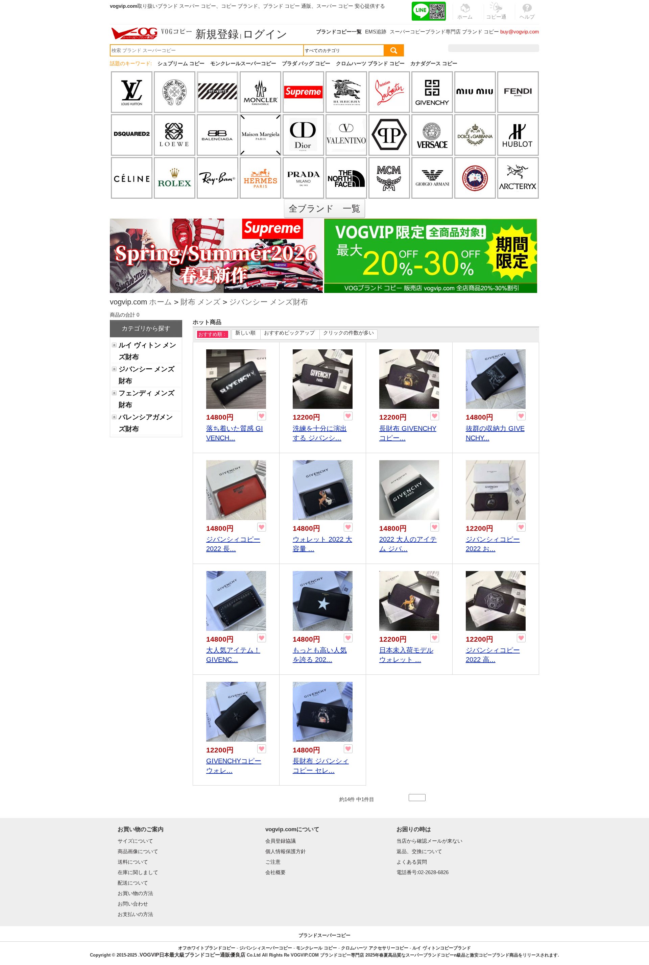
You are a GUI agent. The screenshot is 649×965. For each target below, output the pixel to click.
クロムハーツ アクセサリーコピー (374, 947)
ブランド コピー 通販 (287, 6)
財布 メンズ (201, 302)
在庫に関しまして (138, 872)
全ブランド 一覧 (324, 208)
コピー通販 (496, 20)
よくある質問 (411, 862)
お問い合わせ (133, 904)
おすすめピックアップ (289, 333)
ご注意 (273, 862)
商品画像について (138, 851)
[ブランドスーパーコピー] (152, 33)
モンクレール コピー (316, 947)
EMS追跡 (375, 31)
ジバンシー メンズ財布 (268, 302)
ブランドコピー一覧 (339, 31)
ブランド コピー (480, 31)
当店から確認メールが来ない (429, 841)
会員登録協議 (280, 841)
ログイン (265, 34)
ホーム (160, 302)
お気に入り (496, 48)
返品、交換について (419, 851)
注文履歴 (466, 48)
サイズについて (135, 841)
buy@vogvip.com (519, 31)
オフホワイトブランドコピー (206, 947)
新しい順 (245, 333)
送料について (133, 862)
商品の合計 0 (124, 315)
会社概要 (275, 872)
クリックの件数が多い (348, 333)
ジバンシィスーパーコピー (265, 947)
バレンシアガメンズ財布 (146, 422)
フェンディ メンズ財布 (146, 399)
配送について (133, 883)
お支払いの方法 (135, 914)
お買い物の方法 (135, 893)
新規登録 (217, 34)
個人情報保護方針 (285, 851)
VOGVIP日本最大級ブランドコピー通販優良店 (192, 955)
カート (523, 48)
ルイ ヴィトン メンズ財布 (147, 351)
